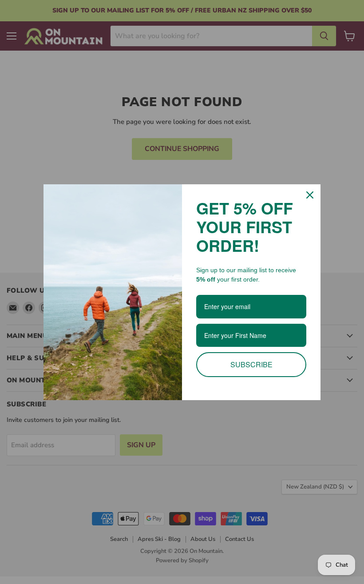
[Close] (309, 195)
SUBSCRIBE (251, 364)
